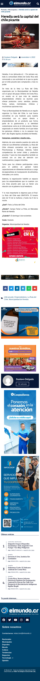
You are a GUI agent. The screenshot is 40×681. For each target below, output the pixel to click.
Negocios (6, 655)
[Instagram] (21, 620)
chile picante (9, 297)
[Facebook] (3, 620)
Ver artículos (22, 384)
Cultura (5, 650)
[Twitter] (9, 620)
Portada (4, 10)
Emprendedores (21, 297)
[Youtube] (15, 620)
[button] (2, 4)
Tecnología (6, 658)
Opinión (5, 660)
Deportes (6, 645)
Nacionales (6, 639)
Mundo (5, 647)
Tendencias (7, 652)
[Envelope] (27, 620)
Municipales (12, 10)
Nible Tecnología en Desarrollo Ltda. (25, 671)
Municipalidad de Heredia (18, 299)
